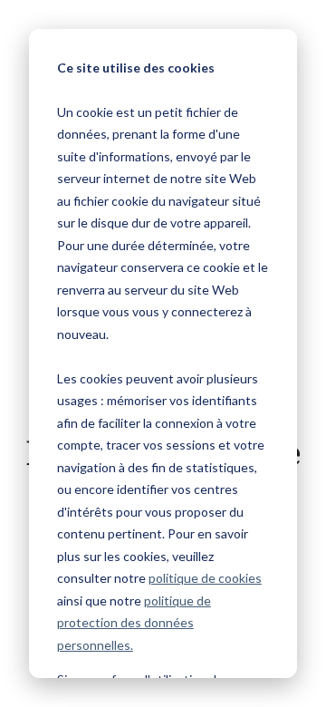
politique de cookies (205, 578)
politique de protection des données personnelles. (134, 623)
